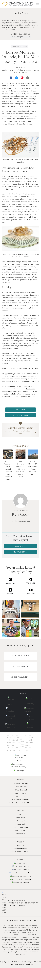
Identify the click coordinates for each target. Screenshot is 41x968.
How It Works (30, 389)
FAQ (20, 814)
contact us (35, 381)
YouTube (31, 594)
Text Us (26, 866)
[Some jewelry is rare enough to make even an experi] (11, 609)
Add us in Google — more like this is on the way (19, 432)
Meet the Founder (20, 849)
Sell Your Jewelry (19, 666)
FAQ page (32, 952)
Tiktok (10, 594)
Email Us (26, 870)
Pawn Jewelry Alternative (20, 800)
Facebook (30, 583)
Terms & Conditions (26, 964)
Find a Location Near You (20, 852)
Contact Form (26, 873)
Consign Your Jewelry (19, 677)
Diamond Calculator (20, 827)
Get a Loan (20, 409)
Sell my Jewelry (20, 552)
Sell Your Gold (20, 796)
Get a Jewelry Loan (19, 656)
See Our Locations (20, 415)
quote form (13, 394)
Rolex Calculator (20, 831)
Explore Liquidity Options (20, 821)
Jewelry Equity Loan (21, 784)
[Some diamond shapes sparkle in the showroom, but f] (30, 628)
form (18, 194)
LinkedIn (26, 883)
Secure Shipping (20, 824)
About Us (20, 845)
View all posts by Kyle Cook (20, 521)
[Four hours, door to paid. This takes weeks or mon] (11, 628)
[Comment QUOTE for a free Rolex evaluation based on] (30, 609)
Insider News (20, 834)
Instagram (10, 583)
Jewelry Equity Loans (19, 46)
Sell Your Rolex (20, 793)
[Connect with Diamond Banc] (9, 743)
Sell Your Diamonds (20, 790)
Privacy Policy (13, 964)
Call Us (24, 863)
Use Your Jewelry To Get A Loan (20, 803)
